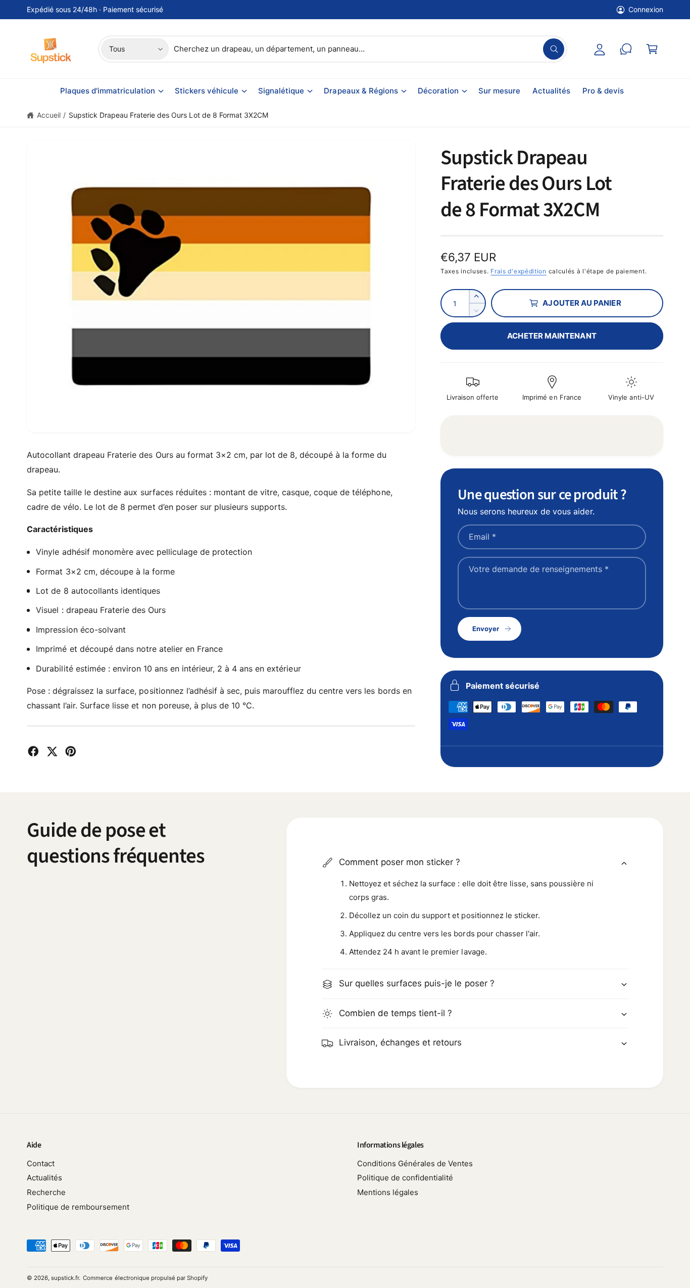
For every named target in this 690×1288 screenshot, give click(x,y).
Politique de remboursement (78, 1207)
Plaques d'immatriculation (107, 91)
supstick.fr (65, 1277)
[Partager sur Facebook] (33, 751)
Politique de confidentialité (405, 1177)
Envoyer (485, 629)
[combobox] (369, 49)
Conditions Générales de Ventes (415, 1163)
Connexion (645, 9)
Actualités (44, 1177)
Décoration (438, 91)
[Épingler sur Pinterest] (70, 751)
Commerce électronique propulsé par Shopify (145, 1277)
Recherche (46, 1192)
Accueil (49, 115)
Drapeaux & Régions (361, 91)
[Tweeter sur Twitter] (52, 751)
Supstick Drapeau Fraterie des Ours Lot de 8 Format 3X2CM (168, 115)
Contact (41, 1163)
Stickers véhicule (206, 91)
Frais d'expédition (518, 271)
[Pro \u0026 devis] (626, 49)
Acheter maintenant (551, 336)
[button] (652, 49)
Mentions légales (387, 1192)
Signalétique (281, 91)
